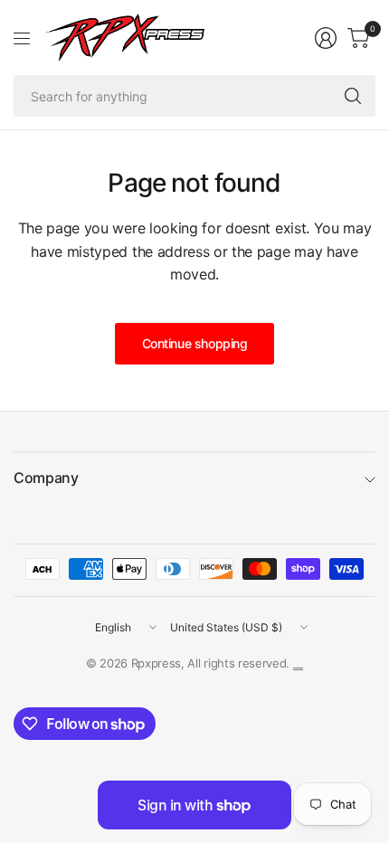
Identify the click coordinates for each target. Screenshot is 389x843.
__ (298, 663)
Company (46, 478)
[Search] (352, 96)
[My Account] (325, 38)
